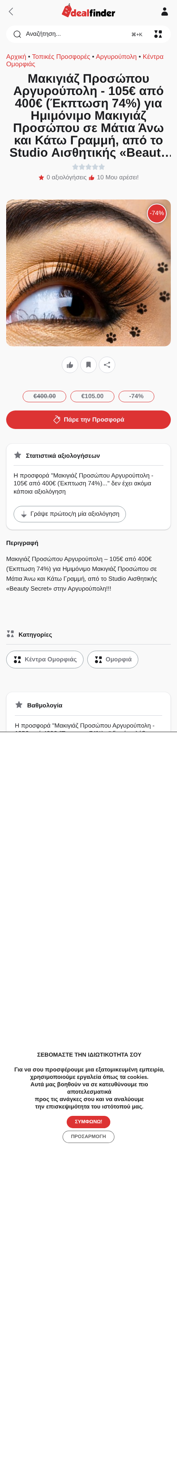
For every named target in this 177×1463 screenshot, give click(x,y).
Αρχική (16, 56)
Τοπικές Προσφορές (61, 56)
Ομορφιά (119, 659)
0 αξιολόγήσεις (66, 177)
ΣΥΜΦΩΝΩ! (88, 1121)
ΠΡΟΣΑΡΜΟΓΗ (88, 1136)
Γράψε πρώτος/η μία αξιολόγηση (74, 513)
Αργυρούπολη (116, 56)
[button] (70, 365)
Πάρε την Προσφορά (94, 419)
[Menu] (158, 34)
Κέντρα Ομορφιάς (51, 659)
